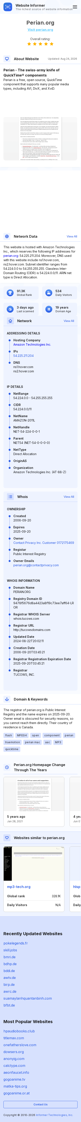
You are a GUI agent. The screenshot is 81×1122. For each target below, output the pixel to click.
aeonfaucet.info (16, 1072)
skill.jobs (10, 950)
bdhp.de (10, 964)
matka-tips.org (15, 1086)
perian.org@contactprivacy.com (36, 565)
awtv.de (9, 977)
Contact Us (40, 1104)
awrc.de (9, 991)
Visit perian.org (40, 30)
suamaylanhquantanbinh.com (27, 998)
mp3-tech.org (18, 887)
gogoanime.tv (14, 1079)
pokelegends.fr (15, 943)
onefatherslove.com (19, 1045)
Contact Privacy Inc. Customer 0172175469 (43, 543)
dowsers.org (13, 1052)
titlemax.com (13, 1038)
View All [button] (72, 236)
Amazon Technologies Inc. (32, 344)
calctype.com (14, 1065)
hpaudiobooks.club (19, 1031)
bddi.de (9, 971)
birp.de (9, 984)
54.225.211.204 (23, 355)
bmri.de (9, 957)
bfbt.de (9, 1005)
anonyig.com (13, 1058)
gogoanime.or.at (16, 1093)
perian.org (10, 255)
